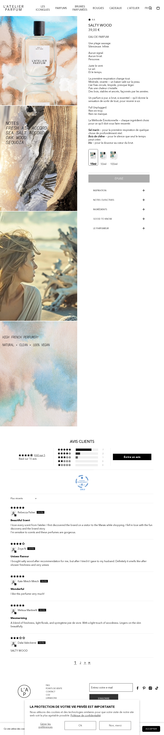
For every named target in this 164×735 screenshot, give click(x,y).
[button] (159, 8)
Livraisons (51, 698)
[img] (17, 507)
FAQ (48, 685)
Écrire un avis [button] (132, 457)
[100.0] (82, 481)
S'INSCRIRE (104, 698)
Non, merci (115, 725)
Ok (80, 725)
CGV (48, 695)
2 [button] (80, 662)
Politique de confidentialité (85, 715)
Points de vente (54, 688)
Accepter (151, 729)
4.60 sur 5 (39, 455)
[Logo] (13, 8)
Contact (50, 691)
